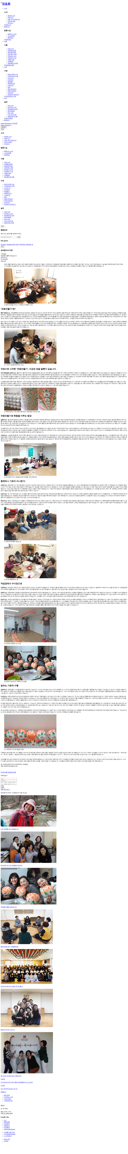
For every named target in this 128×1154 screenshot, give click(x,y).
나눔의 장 (11, 85)
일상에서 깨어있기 (13, 94)
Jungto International (9, 1129)
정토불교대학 (12, 50)
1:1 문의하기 (8, 1136)
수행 (5, 41)
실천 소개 (11, 105)
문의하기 (10, 23)
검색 (19, 237)
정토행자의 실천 (13, 109)
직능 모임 (11, 113)
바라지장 (10, 92)
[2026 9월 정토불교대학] (8, 772)
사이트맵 (14, 123)
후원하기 (7, 120)
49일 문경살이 (12, 89)
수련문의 (10, 80)
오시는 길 (11, 78)
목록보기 (3, 1092)
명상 (9, 87)
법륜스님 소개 (12, 34)
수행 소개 (11, 48)
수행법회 (10, 61)
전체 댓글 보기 (5, 789)
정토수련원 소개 (13, 74)
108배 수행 (11, 59)
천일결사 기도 (12, 58)
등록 (2, 787)
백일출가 (10, 82)
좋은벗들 (7, 1122)
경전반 (17, 244)
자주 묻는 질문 (12, 54)
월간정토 (7, 1095)
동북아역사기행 (12, 116)
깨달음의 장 (11, 83)
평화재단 (7, 1125)
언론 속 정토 (11, 21)
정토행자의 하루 (13, 63)
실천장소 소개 (12, 107)
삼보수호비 (7, 1099)
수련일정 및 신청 (13, 76)
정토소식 (10, 17)
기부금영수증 (8, 1100)
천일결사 (3, 244)
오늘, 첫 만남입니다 (14, 19)
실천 (5, 98)
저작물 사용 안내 (9, 1132)
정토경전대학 (12, 52)
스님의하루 (11, 36)
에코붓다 (7, 1124)
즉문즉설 (10, 38)
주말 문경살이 (12, 91)
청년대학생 (11, 111)
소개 (5, 8)
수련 (5, 67)
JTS (5, 1120)
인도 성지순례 (12, 114)
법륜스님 (7, 26)
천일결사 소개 (12, 56)
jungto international (6, 123)
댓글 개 (3, 261)
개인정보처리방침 (9, 1134)
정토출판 (7, 1127)
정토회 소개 (11, 15)
